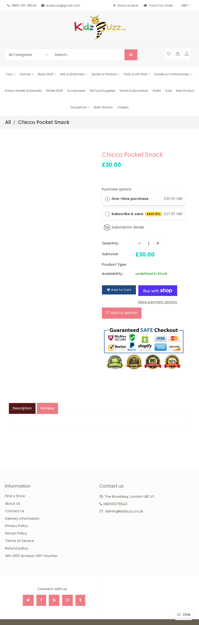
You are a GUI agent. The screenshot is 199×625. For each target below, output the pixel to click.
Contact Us (14, 511)
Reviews (47, 408)
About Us (12, 503)
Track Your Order (160, 5)
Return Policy (16, 533)
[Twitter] (28, 600)
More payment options (157, 302)
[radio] (107, 198)
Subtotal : (111, 254)
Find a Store (15, 496)
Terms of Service (19, 540)
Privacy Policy (16, 525)
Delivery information (22, 518)
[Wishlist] (168, 53)
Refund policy (16, 548)
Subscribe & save (136, 213)
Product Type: (114, 264)
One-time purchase (130, 198)
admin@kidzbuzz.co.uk (124, 511)
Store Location (128, 5)
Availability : (113, 273)
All (8, 122)
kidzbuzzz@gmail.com (63, 5)
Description (22, 408)
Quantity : (111, 243)
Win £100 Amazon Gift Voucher (31, 555)
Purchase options (116, 189)
